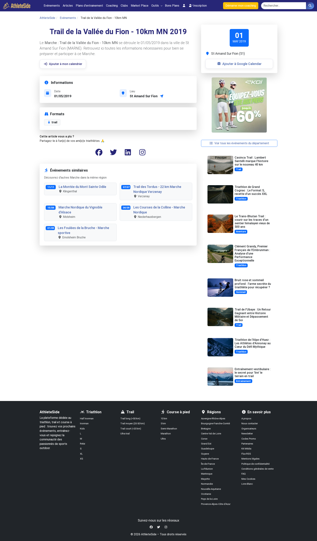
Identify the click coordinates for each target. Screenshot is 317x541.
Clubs (124, 5)
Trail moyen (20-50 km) (132, 423)
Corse (204, 438)
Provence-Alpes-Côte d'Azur (215, 504)
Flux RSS (246, 453)
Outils (155, 5)
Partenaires (247, 443)
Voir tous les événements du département (241, 143)
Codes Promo (248, 438)
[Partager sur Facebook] (98, 152)
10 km (164, 418)
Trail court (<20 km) (130, 428)
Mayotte (205, 479)
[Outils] (161, 6)
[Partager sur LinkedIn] (127, 152)
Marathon (166, 433)
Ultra (163, 438)
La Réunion (207, 468)
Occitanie (206, 494)
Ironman (84, 423)
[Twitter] (158, 527)
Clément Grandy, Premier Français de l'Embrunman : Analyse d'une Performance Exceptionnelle (252, 253)
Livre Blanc (247, 483)
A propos (246, 418)
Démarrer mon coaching (240, 5)
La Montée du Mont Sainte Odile (82, 187)
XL (81, 453)
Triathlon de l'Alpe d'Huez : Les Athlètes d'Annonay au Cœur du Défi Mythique (253, 343)
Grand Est (206, 443)
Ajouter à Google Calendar (242, 64)
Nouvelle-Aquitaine (211, 489)
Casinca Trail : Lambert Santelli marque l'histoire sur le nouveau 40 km (251, 161)
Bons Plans (172, 5)
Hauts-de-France (210, 458)
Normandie (207, 483)
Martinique (206, 473)
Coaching (112, 5)
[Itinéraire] (162, 96)
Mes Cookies (248, 479)
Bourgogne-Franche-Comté (215, 423)
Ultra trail (125, 433)
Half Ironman (87, 418)
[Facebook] (151, 527)
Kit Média (246, 448)
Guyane (205, 453)
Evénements (52, 5)
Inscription (200, 5)
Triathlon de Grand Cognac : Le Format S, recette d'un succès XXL (251, 190)
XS (81, 458)
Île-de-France (208, 463)
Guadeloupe (207, 448)
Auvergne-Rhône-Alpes (213, 418)
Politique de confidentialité (255, 463)
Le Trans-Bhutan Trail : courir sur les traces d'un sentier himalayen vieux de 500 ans (252, 222)
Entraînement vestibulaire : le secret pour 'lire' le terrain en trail (253, 372)
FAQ (243, 473)
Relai (82, 443)
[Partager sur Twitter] (113, 152)
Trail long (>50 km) (130, 418)
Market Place (139, 5)
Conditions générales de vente (257, 468)
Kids (82, 428)
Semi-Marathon (169, 428)
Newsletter (247, 433)
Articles (68, 5)
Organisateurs (248, 428)
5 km (163, 423)
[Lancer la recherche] (310, 5)
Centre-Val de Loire (211, 433)
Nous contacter (249, 423)
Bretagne (206, 428)
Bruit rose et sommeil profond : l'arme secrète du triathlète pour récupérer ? (253, 283)
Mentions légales (250, 458)
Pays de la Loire (209, 499)
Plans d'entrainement (89, 5)
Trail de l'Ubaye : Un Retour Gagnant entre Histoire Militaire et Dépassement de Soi (253, 315)
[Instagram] (142, 152)
